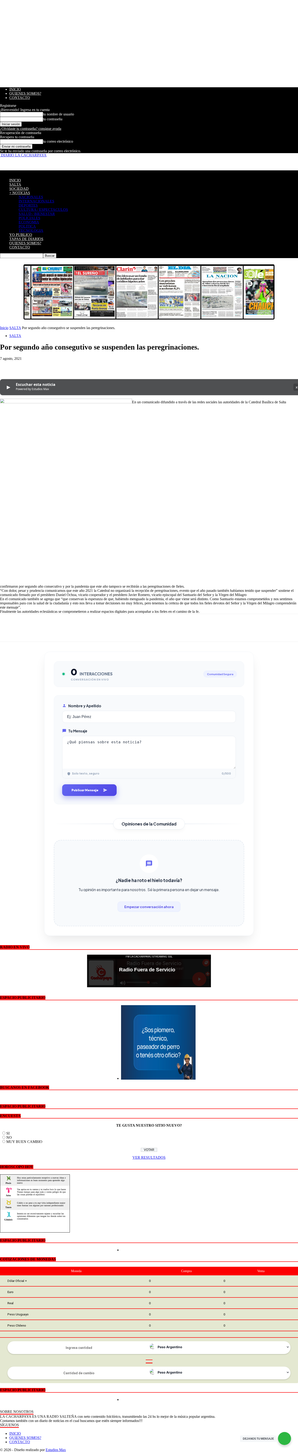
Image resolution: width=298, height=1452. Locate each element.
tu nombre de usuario (58, 114)
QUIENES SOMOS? (25, 93)
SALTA (15, 184)
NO (9, 1137)
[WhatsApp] (58, 365)
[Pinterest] (41, 365)
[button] (268, 292)
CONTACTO (19, 98)
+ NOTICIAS (19, 193)
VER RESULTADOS (149, 1157)
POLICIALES (29, 218)
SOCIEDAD (19, 189)
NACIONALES (31, 197)
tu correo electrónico (58, 141)
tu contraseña (52, 119)
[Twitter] (24, 365)
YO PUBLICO (20, 235)
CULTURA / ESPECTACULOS (43, 210)
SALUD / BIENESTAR (37, 214)
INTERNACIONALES (36, 201)
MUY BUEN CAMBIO (24, 1142)
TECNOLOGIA (31, 230)
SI (8, 1133)
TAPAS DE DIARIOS (26, 239)
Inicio (4, 328)
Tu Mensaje (77, 731)
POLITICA (27, 226)
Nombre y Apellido (84, 706)
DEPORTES (28, 205)
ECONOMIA (29, 222)
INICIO (15, 89)
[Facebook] (7, 365)
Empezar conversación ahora (149, 907)
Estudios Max (56, 1450)
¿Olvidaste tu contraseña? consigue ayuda (30, 129)
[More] (75, 366)
